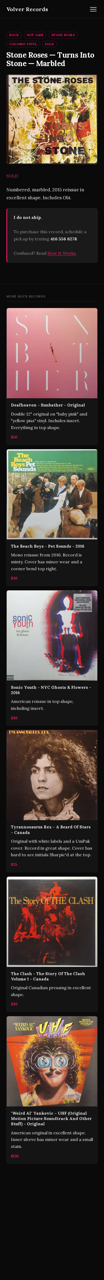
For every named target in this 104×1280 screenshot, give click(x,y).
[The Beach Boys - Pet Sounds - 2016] (52, 517)
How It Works (61, 253)
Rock (14, 35)
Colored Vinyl (23, 44)
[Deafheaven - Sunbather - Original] (52, 376)
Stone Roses (63, 35)
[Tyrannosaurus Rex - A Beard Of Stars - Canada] (52, 801)
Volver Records (27, 9)
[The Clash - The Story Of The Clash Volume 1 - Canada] (52, 944)
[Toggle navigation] (93, 9)
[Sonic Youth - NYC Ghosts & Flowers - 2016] (52, 657)
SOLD (49, 44)
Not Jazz (35, 35)
